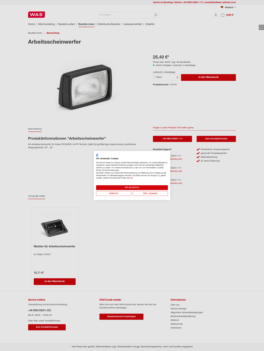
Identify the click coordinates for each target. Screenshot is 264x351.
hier (131, 178)
